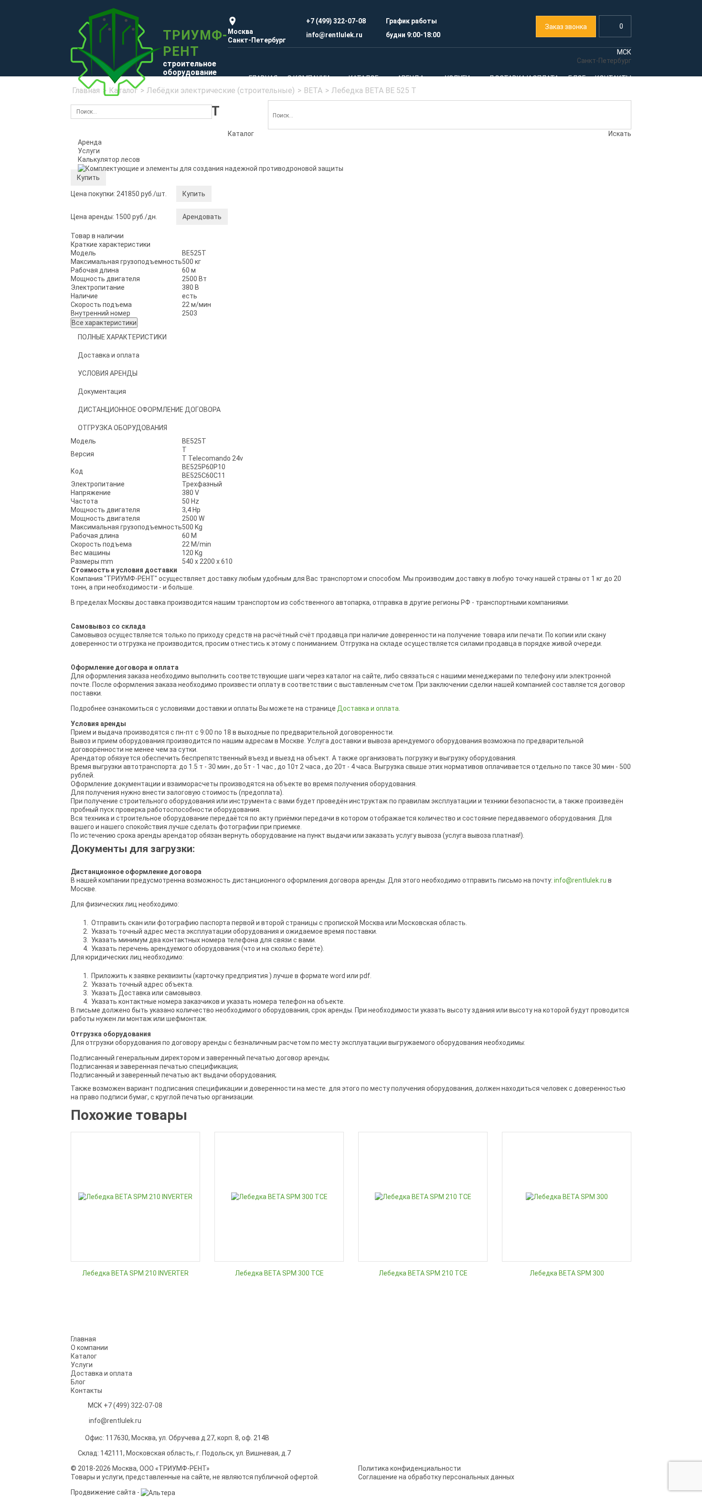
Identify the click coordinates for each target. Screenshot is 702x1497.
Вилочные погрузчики (405, 603)
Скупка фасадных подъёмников (423, 1059)
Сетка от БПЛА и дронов (544, 569)
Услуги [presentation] (89, 151)
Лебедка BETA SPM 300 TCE (279, 1273)
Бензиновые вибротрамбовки (125, 605)
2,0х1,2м (234, 279)
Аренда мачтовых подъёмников (129, 959)
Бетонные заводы (249, 662)
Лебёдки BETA (101, 460)
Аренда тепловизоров (256, 560)
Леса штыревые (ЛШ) (112, 318)
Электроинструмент (545, 383)
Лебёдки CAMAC (104, 445)
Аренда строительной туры (264, 234)
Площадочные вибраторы (119, 634)
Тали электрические (111, 504)
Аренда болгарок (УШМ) (544, 862)
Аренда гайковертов (538, 832)
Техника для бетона (278, 628)
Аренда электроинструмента (553, 398)
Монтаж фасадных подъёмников (274, 1073)
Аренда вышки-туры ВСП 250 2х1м (132, 788)
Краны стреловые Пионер (119, 489)
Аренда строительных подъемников (421, 244)
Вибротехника (164, 545)
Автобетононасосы (252, 647)
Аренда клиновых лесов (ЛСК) (269, 788)
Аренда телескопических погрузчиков (281, 604)
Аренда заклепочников (542, 788)
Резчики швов (100, 664)
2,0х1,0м (234, 264)
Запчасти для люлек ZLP (545, 282)
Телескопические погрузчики (277, 589)
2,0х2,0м (234, 308)
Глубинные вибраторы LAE (119, 560)
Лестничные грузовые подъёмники (419, 288)
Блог (78, 1382)
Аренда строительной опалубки (271, 398)
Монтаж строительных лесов (134, 1059)
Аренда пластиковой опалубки (412, 965)
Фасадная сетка (559, 335)
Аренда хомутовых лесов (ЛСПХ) (273, 803)
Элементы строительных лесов (128, 347)
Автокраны (380, 418)
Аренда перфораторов (542, 773)
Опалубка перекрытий (256, 457)
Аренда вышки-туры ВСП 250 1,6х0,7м (137, 773)
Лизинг (517, 1073)
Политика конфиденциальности (409, 1468)
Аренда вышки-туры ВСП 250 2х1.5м (135, 818)
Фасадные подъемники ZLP (550, 267)
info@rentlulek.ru (115, 1420)
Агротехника (442, 622)
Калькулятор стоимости (117, 244)
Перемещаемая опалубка (261, 502)
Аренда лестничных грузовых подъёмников (125, 993)
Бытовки (420, 574)
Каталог (101, 191)
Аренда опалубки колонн (402, 980)
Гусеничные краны (392, 433)
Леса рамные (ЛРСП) (111, 273)
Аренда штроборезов (540, 803)
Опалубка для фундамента (264, 413)
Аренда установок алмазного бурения (567, 892)
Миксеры (235, 677)
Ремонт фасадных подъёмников (282, 1059)
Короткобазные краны (398, 448)
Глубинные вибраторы (113, 575)
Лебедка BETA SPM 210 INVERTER (135, 1273)
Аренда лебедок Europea (402, 789)
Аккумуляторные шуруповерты (555, 428)
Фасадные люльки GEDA (544, 312)
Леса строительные (128, 224)
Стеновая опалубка (251, 428)
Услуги (97, 1030)
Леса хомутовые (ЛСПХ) (116, 303)
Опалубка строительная (267, 383)
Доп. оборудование (109, 519)
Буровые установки (419, 666)
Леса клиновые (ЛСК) (112, 288)
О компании (89, 1347)
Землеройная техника (404, 555)
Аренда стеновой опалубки (406, 950)
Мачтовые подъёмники (400, 259)
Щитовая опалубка (251, 487)
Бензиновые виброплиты (118, 590)
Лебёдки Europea (105, 430)
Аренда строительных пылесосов (560, 847)
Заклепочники (528, 413)
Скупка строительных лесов (123, 1073)
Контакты (86, 1390)
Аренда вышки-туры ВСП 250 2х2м (132, 832)
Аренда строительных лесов (124, 259)
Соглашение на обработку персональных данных (436, 1477)
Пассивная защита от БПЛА (556, 555)
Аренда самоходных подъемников (133, 974)
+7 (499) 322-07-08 (133, 1405)
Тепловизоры (305, 545)
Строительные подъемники (415, 229)
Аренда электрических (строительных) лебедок (140, 411)
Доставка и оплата (101, 1373)
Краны (405, 374)
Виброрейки (97, 649)
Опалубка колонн (248, 442)
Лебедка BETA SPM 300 (567, 1273)
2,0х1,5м (234, 293)
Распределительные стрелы (266, 692)
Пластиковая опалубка (257, 472)
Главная (83, 1339)
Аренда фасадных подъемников (557, 252)
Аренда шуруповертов (541, 818)
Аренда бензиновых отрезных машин (565, 877)
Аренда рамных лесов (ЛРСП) (268, 773)
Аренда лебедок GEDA (398, 804)
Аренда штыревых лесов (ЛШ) (269, 818)
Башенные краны (390, 404)
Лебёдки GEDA (101, 474)
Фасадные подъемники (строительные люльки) (552, 233)
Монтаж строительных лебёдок (566, 1059)
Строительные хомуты (114, 333)
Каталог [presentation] (241, 133)
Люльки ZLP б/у (530, 297)
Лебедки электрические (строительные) (123, 388)
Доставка (522, 1088)
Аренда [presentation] (90, 142)
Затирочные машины (111, 619)
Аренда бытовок (553, 997)
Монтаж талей (386, 1073)
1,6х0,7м (234, 249)
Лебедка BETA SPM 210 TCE (423, 1273)
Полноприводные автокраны (409, 389)
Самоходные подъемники (404, 273)
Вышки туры (298, 219)
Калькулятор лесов (109, 159)
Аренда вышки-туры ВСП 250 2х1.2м (135, 803)
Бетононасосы (455, 642)
